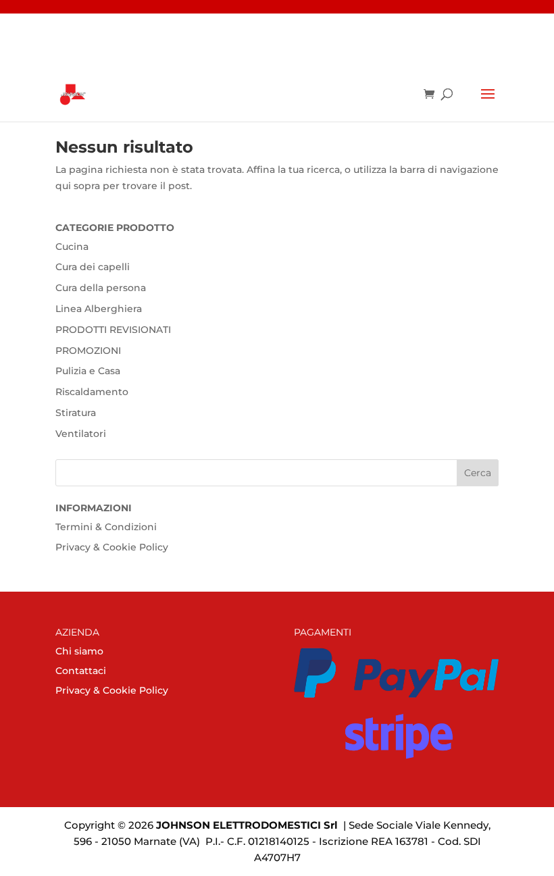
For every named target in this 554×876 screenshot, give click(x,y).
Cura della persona (100, 288)
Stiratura (75, 413)
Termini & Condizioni (106, 527)
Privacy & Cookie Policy (111, 547)
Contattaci (80, 671)
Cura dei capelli (92, 267)
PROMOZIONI (88, 350)
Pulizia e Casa (87, 371)
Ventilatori (80, 434)
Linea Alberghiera (98, 309)
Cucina (72, 246)
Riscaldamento (91, 392)
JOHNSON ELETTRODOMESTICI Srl (247, 825)
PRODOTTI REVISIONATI (113, 330)
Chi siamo (79, 651)
